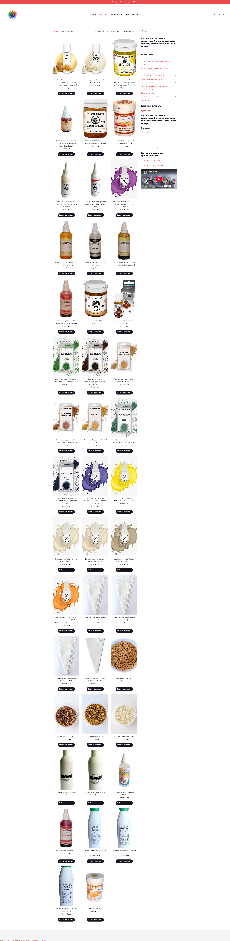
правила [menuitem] (114, 15)
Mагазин (56, 31)
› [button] (176, 68)
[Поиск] (175, 31)
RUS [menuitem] (224, 15)
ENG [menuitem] (219, 15)
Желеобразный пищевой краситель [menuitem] (154, 68)
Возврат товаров (147, 133)
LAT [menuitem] (214, 15)
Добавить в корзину (66, 93)
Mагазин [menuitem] (104, 15)
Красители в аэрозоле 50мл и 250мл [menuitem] (154, 86)
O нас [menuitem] (94, 15)
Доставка (146, 110)
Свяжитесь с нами (147, 138)
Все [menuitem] (142, 51)
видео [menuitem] (135, 15)
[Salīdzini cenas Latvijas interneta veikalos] (30, 940)
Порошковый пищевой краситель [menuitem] (153, 72)
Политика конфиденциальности (153, 143)
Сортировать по (113, 31)
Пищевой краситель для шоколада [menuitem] (153, 75)
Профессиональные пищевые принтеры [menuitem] (155, 61)
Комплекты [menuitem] (145, 100)
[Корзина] (210, 14)
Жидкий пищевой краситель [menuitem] (151, 79)
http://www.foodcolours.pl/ (151, 160)
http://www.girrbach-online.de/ (152, 165)
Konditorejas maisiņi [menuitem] (148, 65)
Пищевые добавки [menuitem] (147, 89)
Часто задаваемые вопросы (151, 148)
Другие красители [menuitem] (147, 82)
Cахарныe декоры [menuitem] (147, 93)
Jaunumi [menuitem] (144, 58)
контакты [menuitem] (125, 15)
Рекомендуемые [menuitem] (147, 54)
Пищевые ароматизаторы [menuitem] (150, 96)
